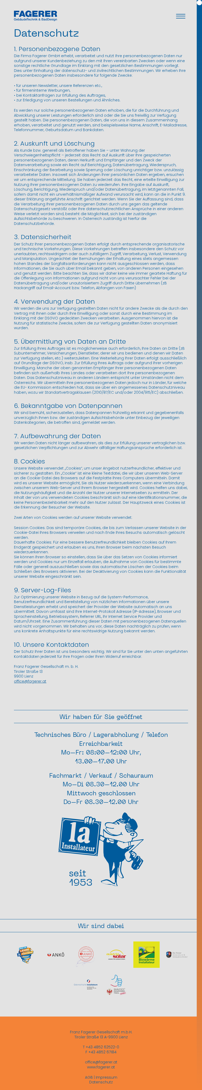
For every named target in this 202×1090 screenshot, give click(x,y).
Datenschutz (101, 1082)
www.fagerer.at (101, 1067)
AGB (89, 1077)
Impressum (106, 1077)
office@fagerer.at (30, 681)
